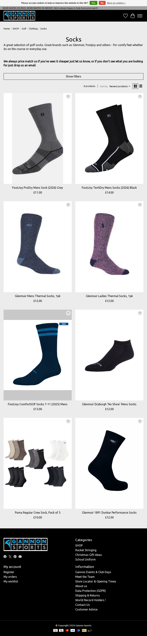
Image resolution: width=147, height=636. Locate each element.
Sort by (104, 86)
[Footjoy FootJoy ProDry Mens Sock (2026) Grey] (38, 138)
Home (7, 28)
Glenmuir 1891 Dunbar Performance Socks (109, 512)
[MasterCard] (67, 630)
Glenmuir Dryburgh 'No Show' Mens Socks (109, 404)
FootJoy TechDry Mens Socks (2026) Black (109, 187)
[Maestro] (78, 630)
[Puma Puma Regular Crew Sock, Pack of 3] (38, 463)
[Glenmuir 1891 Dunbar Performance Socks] (109, 463)
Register (9, 572)
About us (81, 586)
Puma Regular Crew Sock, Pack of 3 (37, 512)
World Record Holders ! (90, 600)
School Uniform (85, 559)
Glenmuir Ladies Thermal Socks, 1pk (109, 296)
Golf (24, 28)
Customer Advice (86, 609)
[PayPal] (84, 630)
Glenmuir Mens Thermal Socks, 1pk (37, 296)
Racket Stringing (85, 550)
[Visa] (72, 630)
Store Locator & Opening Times (95, 581)
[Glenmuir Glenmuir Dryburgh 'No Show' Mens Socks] (109, 355)
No (102, 3)
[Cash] (55, 630)
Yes (93, 3)
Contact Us (82, 604)
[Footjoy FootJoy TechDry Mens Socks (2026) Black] (109, 138)
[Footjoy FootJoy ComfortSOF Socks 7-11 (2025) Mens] (38, 355)
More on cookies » (116, 3)
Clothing (33, 28)
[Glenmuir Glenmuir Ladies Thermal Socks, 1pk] (109, 246)
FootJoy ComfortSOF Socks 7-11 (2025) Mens (37, 404)
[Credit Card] (61, 630)
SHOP (16, 28)
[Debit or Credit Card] (90, 630)
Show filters (73, 76)
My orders (10, 576)
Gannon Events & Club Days (93, 572)
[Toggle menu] (139, 15)
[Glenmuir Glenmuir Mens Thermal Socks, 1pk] (38, 246)
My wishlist (11, 581)
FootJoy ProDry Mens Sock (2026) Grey (37, 187)
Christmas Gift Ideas (88, 554)
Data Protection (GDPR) (90, 590)
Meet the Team (85, 576)
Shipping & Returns (87, 595)
